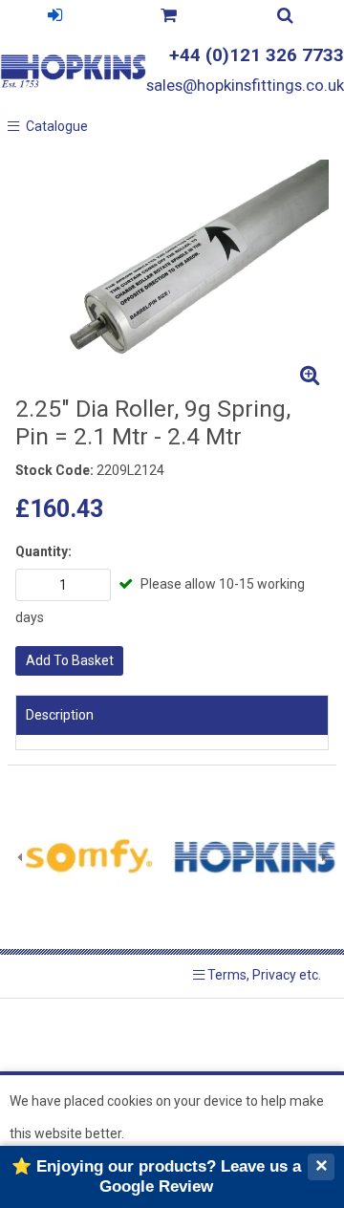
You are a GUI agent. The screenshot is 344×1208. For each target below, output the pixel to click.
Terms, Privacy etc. (262, 974)
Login (55, 17)
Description (60, 715)
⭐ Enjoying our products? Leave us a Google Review (156, 1176)
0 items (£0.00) (169, 17)
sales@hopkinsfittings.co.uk (245, 85)
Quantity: (43, 551)
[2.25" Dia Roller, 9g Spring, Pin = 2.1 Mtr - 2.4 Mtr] (172, 277)
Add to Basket (70, 660)
